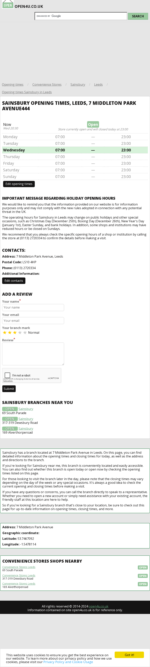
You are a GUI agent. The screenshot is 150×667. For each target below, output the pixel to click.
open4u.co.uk (98, 606)
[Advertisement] (75, 51)
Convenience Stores (47, 84)
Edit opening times (18, 184)
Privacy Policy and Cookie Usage (68, 662)
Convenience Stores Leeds (18, 567)
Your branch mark (16, 328)
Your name (11, 301)
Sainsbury (78, 84)
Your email (10, 315)
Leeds (98, 84)
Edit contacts (13, 280)
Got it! (129, 655)
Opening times (12, 84)
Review (8, 339)
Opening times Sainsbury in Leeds (27, 92)
